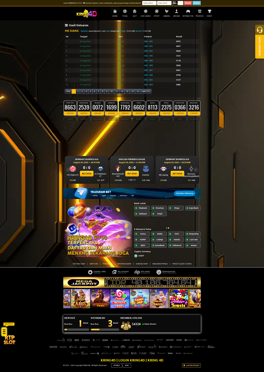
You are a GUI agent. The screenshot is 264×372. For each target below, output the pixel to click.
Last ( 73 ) (146, 91)
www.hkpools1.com (97, 31)
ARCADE (176, 16)
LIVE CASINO (146, 16)
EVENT (209, 16)
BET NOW (86, 173)
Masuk (188, 3)
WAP (127, 367)
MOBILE (117, 367)
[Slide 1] (129, 180)
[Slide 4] (134, 180)
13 (127, 91)
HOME (114, 16)
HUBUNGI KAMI (142, 266)
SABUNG (166, 16)
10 (111, 91)
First (68, 91)
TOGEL (125, 16)
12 (122, 91)
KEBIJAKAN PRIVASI (160, 266)
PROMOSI (200, 16)
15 (138, 91)
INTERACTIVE (188, 16)
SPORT (157, 16)
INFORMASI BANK (124, 266)
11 (117, 91)
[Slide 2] (131, 180)
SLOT (135, 16)
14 (132, 91)
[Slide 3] (133, 180)
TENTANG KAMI (78, 266)
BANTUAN (94, 266)
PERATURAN (108, 266)
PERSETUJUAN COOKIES (182, 266)
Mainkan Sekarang (184, 193)
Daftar (197, 3)
